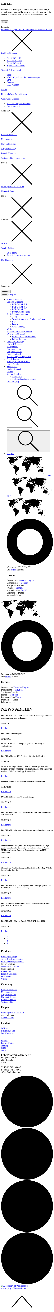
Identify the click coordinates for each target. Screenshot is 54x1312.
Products (11, 299)
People (10, 359)
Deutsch (22, 580)
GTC (3, 1048)
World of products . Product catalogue (23, 77)
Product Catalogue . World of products (18, 29)
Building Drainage (9, 53)
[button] (27, 405)
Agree (4, 22)
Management (6, 139)
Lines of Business (9, 134)
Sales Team (12, 253)
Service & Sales (8, 248)
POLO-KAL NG (14, 60)
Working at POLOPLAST (12, 186)
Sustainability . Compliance (13, 158)
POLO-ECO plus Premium (18, 103)
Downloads (40, 29)
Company (11, 341)
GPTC (4, 1050)
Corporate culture (8, 144)
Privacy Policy (7, 17)
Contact (10, 369)
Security (4, 1045)
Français (19, 588)
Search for (5, 286)
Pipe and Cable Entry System (14, 94)
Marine (4, 89)
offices (13, 570)
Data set (10, 82)
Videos (49, 29)
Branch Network (8, 153)
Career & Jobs (7, 191)
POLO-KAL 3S (14, 63)
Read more (6, 728)
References (6, 971)
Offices (4, 243)
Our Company (7, 260)
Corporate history (8, 148)
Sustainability (7, 1002)
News (9, 366)
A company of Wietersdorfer (13, 1288)
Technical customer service (18, 255)
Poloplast (12, 294)
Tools (9, 75)
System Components (16, 65)
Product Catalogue (9, 974)
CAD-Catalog (13, 85)
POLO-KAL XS (14, 58)
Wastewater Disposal (10, 99)
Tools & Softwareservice (12, 70)
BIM (9, 80)
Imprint (4, 1040)
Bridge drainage (14, 106)
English (31, 580)
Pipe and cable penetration (12, 961)
